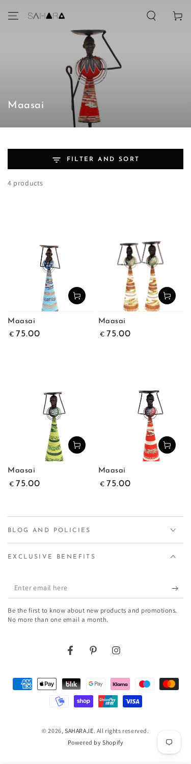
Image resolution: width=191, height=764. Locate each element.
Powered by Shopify (96, 742)
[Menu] (13, 15)
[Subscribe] (177, 588)
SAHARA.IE (79, 730)
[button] (151, 15)
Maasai (22, 321)
